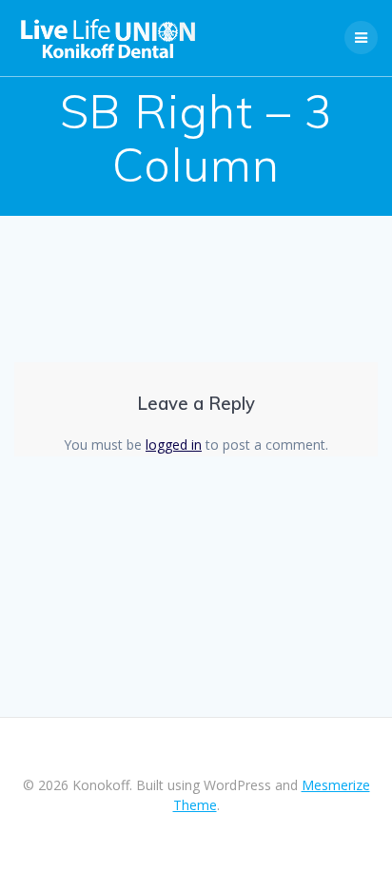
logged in (174, 445)
